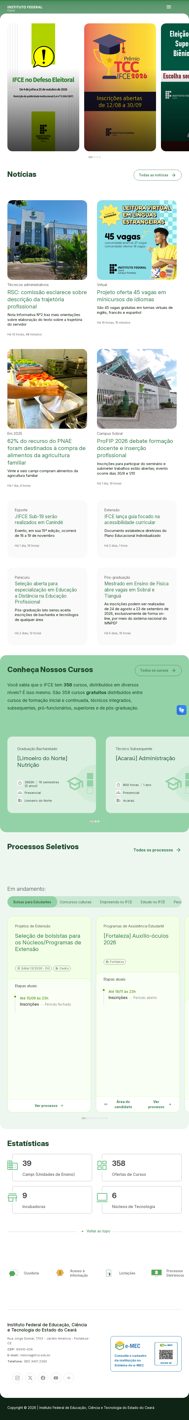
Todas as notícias (157, 175)
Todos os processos (157, 849)
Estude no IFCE (153, 902)
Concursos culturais (76, 902)
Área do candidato (118, 1104)
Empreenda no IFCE (116, 902)
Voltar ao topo (98, 1231)
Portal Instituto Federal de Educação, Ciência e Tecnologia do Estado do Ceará (30, 7)
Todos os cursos (158, 670)
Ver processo (49, 1105)
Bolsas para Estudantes (32, 902)
